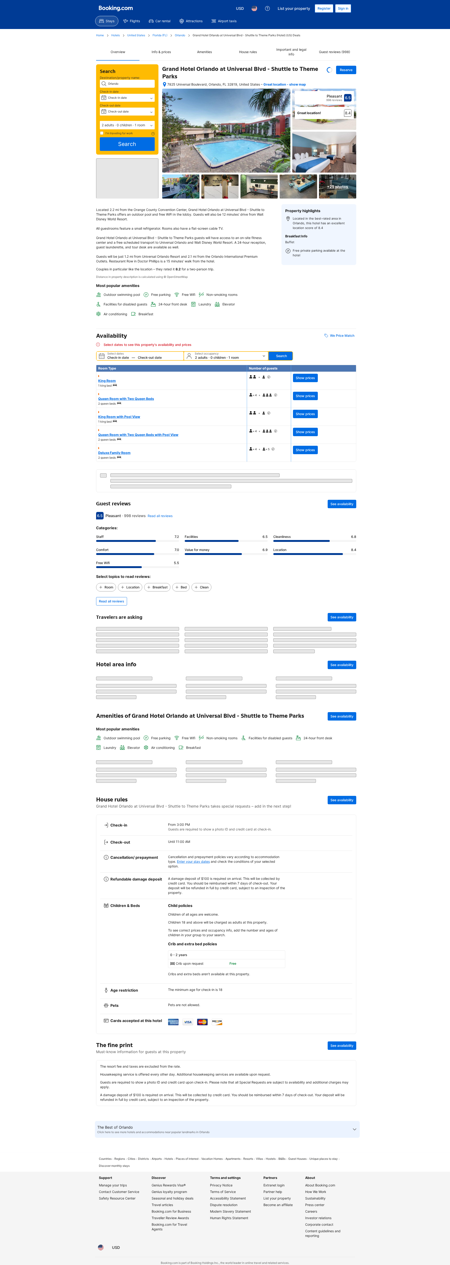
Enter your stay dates (193, 1178)
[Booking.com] (116, 8)
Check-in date (109, 91)
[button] (127, 125)
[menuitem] (106, 21)
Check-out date (110, 105)
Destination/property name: (120, 78)
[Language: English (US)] (254, 8)
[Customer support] (267, 8)
